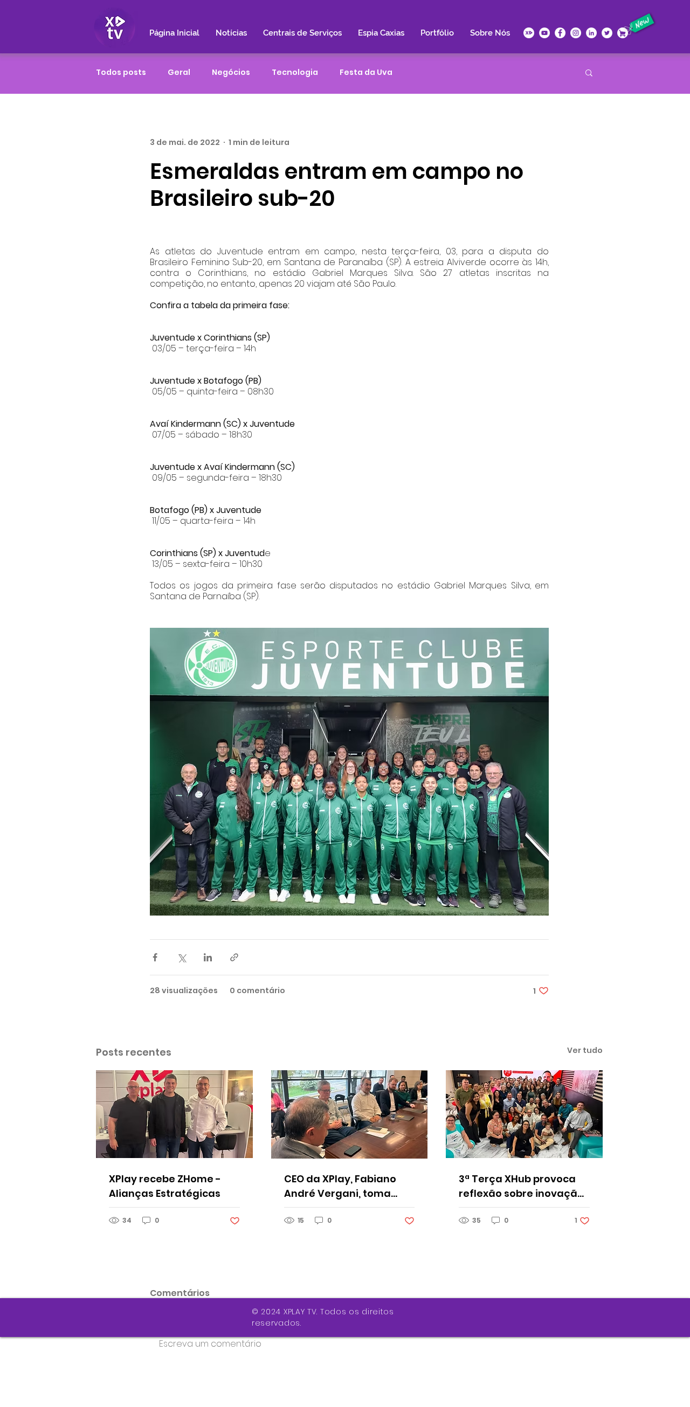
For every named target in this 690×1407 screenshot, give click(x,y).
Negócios (231, 72)
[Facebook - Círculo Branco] (560, 32)
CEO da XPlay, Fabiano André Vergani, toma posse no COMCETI (340, 1186)
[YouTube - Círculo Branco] (544, 32)
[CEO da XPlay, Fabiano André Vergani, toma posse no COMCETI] (349, 1114)
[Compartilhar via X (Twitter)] (181, 957)
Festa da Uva (366, 72)
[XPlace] (622, 32)
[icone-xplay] (528, 32)
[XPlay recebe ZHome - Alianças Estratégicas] (174, 1114)
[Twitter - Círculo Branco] (607, 32)
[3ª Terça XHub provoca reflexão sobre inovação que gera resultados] (524, 1114)
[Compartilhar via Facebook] (155, 957)
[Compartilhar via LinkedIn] (208, 957)
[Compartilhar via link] (234, 957)
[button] (589, 72)
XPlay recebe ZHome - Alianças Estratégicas (165, 1186)
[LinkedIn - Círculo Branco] (591, 32)
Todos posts (121, 72)
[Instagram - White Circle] (575, 32)
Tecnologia (295, 72)
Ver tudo (585, 1050)
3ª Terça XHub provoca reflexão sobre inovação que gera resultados (521, 1186)
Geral (179, 72)
